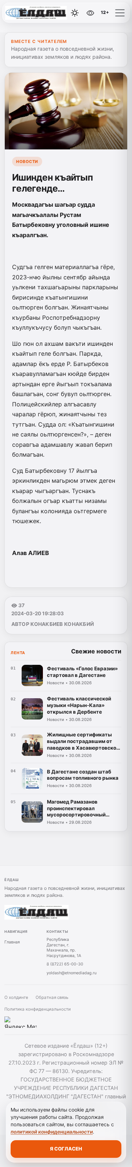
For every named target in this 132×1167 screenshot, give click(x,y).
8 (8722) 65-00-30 (65, 964)
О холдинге (16, 997)
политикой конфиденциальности (52, 1132)
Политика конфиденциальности (37, 1009)
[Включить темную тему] (75, 13)
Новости (27, 161)
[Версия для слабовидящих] (90, 13)
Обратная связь (52, 997)
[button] (120, 13)
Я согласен (66, 1149)
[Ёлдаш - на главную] (36, 13)
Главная (12, 942)
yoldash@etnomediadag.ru (71, 972)
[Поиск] (58, 13)
